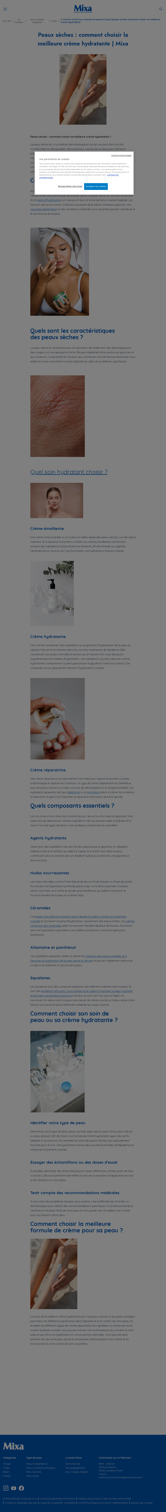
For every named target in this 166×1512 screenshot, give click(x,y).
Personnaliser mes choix (70, 186)
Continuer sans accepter (121, 155)
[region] (84, 173)
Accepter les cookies (96, 186)
